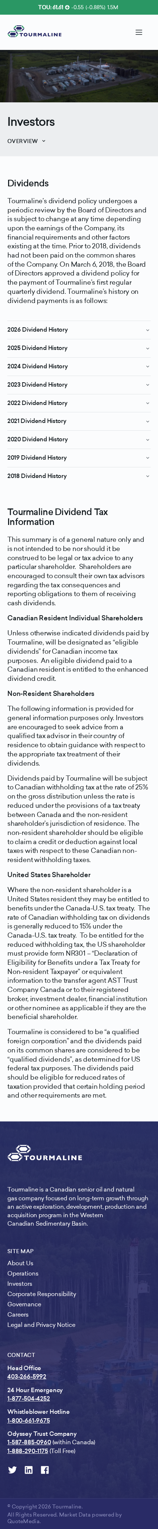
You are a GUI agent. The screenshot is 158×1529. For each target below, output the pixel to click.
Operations (23, 1273)
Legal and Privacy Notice (41, 1325)
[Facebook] (45, 1470)
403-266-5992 (26, 1376)
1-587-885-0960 (29, 1442)
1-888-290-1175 (27, 1451)
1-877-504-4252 (28, 1398)
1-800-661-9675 (28, 1420)
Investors (30, 122)
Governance (24, 1304)
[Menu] (139, 32)
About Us (20, 1263)
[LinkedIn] (29, 1470)
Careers (18, 1314)
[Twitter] (12, 1470)
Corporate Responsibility (41, 1294)
